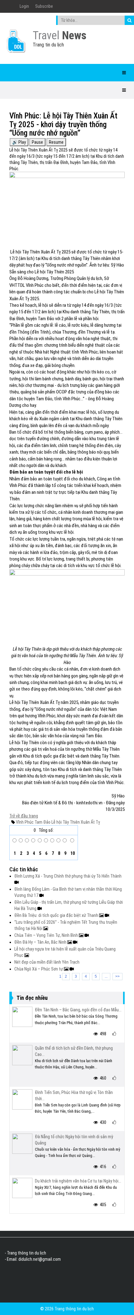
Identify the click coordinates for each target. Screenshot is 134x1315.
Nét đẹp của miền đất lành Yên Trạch (46, 962)
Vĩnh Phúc (25, 822)
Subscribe (44, 6)
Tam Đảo (42, 822)
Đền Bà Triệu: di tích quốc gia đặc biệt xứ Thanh (56, 915)
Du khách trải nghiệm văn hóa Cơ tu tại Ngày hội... (78, 1180)
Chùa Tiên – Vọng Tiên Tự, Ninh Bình (46, 935)
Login (24, 6)
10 (72, 853)
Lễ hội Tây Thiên (65, 822)
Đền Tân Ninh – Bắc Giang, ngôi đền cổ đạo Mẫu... (78, 1009)
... (106, 976)
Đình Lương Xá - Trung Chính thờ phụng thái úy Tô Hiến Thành (68, 876)
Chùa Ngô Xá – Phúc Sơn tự (39, 968)
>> (117, 976)
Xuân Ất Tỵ (90, 822)
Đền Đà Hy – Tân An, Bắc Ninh (40, 942)
